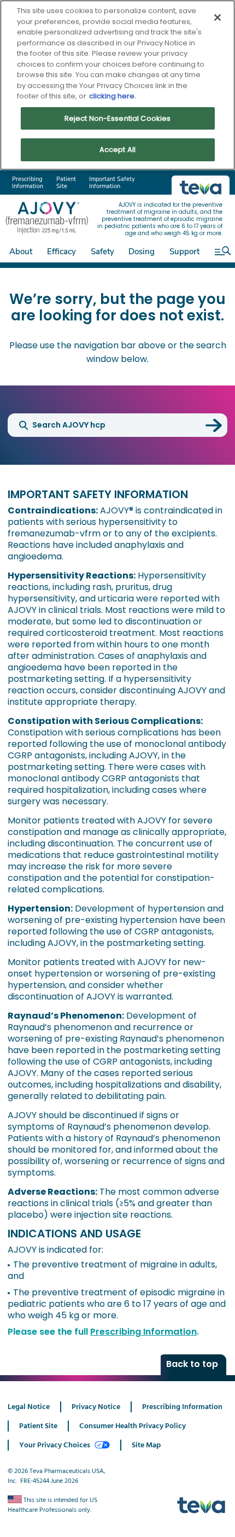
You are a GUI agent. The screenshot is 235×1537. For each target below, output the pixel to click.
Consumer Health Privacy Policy (132, 1426)
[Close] (217, 17)
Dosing (141, 251)
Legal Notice (29, 1406)
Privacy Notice (96, 1406)
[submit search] (213, 425)
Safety (102, 251)
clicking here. (112, 96)
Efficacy (61, 251)
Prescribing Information (27, 183)
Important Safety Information (112, 183)
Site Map (146, 1445)
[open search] (220, 250)
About (20, 251)
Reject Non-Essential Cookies (117, 118)
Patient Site (66, 183)
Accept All (117, 149)
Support (184, 251)
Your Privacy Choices (54, 1445)
